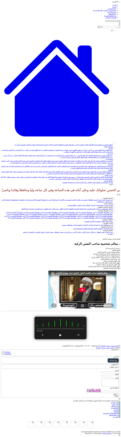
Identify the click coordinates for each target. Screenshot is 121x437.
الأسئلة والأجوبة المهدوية (85, 145)
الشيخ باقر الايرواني (93, 161)
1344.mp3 (7, 352)
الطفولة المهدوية (57, 145)
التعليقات (65, 346)
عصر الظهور (47, 209)
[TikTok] (108, 21)
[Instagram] (114, 21)
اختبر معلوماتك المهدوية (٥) (35, 212)
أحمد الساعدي (76, 171)
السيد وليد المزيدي (57, 173)
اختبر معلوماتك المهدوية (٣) (69, 212)
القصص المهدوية (100, 221)
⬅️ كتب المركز (115, 402)
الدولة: (117, 374)
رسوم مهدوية (70, 177)
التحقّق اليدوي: (114, 388)
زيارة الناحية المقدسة (106, 157)
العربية (114, 5)
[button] (57, 143)
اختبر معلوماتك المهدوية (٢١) (71, 218)
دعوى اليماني (108, 201)
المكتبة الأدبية (6, 200)
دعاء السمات (19, 150)
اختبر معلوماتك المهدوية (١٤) (89, 216)
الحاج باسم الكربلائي (106, 168)
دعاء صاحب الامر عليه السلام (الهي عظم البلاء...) (97, 152)
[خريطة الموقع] (106, 21)
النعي (93, 182)
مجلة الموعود (112, 8)
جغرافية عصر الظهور (85, 179)
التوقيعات (21, 200)
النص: (117, 378)
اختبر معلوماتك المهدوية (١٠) (55, 214)
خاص (114, 394)
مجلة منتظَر (109, 221)
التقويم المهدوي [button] (108, 230)
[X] (115, 21)
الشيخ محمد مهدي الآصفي (25, 161)
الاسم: (117, 370)
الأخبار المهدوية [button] (108, 223)
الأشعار (89, 182)
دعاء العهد (12, 150)
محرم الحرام (109, 232)
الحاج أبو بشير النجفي (7, 166)
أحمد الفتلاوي (59, 171)
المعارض (27, 177)
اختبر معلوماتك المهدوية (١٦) (53, 216)
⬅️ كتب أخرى (115, 404)
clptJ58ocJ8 (7, 354)
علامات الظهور (63, 209)
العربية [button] (114, 2)
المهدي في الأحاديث (65, 200)
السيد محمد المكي (95, 173)
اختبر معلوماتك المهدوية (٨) (90, 214)
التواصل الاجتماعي (110, 17)
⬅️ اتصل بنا (116, 417)
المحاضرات (109, 159)
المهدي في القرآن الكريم (79, 200)
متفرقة (31, 209)
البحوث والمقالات (92, 200)
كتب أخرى (102, 200)
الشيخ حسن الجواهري (82, 163)
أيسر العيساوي (19, 166)
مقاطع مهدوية (108, 180)
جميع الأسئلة (25, 209)
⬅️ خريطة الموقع (114, 415)
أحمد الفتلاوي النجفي (62, 166)
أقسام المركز (108, 177)
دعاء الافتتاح (109, 150)
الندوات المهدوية (61, 177)
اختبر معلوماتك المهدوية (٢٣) (35, 218)
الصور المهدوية (88, 177)
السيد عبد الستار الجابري (53, 163)
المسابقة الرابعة (78, 228)
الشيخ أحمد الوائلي (68, 161)
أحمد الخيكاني (91, 166)
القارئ (116, 348)
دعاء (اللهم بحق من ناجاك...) (96, 150)
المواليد (110, 170)
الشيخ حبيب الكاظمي (106, 161)
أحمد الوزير (43, 166)
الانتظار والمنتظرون (106, 209)
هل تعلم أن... (79, 177)
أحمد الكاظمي (51, 166)
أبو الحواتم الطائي (107, 171)
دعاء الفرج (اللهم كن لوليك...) (73, 152)
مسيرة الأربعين (111, 12)
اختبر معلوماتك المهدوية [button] (105, 210)
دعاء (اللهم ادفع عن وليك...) (32, 150)
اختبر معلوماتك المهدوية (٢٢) (53, 218)
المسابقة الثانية (98, 228)
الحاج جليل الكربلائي (93, 168)
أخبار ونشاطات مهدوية (69, 225)
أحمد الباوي (109, 166)
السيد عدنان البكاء (94, 163)
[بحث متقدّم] (101, 27)
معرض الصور (108, 175)
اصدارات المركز (93, 225)
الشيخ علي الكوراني (80, 161)
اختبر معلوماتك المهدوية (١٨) (16, 216)
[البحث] (98, 27)
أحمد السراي (67, 171)
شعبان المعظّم (59, 232)
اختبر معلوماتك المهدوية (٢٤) (16, 218)
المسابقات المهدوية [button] (107, 227)
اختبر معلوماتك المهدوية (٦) (17, 212)
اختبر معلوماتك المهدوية (70, 145)
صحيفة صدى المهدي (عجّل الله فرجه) (104, 10)
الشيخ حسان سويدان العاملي (109, 346)
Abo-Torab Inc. (107, 433)
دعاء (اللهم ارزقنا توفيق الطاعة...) (52, 150)
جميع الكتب (100, 201)
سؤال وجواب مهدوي (17, 177)
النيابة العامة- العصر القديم (70, 179)
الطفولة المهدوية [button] (107, 219)
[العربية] (117, 195)
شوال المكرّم (40, 232)
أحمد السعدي (82, 166)
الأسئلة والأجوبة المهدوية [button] (105, 207)
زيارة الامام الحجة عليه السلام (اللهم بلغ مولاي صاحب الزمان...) (79, 157)
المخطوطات (14, 200)
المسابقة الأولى (108, 228)
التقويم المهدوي (25, 145)
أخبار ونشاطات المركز (106, 225)
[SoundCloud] (110, 21)
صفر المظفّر (100, 232)
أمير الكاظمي (28, 166)
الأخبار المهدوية (47, 145)
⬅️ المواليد (116, 411)
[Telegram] (117, 21)
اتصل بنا (17, 145)
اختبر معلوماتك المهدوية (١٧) (35, 216)
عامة (85, 182)
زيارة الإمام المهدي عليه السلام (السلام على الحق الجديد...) (94, 155)
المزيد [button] (111, 184)
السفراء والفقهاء (74, 209)
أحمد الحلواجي (100, 166)
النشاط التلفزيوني (50, 177)
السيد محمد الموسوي (82, 173)
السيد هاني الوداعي (69, 173)
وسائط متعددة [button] (108, 203)
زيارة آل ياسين (7, 155)
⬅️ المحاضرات (115, 408)
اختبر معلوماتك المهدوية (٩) (73, 214)
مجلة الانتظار (112, 14)
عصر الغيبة (55, 209)
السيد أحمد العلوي (81, 168)
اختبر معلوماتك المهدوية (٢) (86, 212)
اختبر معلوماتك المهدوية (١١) (37, 214)
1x (78, 335)
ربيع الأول (93, 232)
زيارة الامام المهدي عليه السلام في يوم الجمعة (61, 155)
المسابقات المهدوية (36, 145)
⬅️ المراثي (116, 410)
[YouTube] (112, 21)
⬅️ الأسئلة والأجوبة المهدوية (111, 413)
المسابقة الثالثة (88, 228)
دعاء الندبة (5, 150)
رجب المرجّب (68, 232)
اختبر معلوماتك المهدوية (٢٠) (89, 218)
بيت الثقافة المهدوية (110, 16)
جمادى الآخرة (77, 232)
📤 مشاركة (113, 360)
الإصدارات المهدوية (82, 225)
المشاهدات (77, 346)
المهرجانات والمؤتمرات (37, 177)
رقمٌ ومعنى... (57, 179)
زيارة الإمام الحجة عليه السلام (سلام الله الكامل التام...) (29, 155)
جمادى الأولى (86, 232)
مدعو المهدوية (38, 209)
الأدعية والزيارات (78, 182)
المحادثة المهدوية (67, 182)
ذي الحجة (26, 232)
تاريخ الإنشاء (95, 346)
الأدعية (111, 148)
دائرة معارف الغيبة (98, 179)
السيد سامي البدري (11, 161)
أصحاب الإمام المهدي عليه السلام (89, 209)
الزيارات (110, 154)
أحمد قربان (36, 166)
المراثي (110, 164)
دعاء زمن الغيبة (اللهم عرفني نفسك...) (75, 150)
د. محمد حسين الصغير (68, 163)
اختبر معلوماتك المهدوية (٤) (52, 212)
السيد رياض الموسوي (38, 163)
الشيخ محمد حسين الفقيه (54, 161)
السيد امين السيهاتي (22, 171)
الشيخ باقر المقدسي (39, 161)
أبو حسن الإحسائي (96, 171)
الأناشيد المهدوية (89, 221)
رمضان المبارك (49, 232)
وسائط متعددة (97, 145)
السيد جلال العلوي (10, 171)
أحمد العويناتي (73, 166)
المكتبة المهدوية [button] (108, 198)
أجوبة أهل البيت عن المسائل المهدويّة (47, 200)
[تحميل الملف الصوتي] (42, 335)
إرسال (116, 396)
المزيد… (11, 163)
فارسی (114, 7)
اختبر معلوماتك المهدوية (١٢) (19, 214)
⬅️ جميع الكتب (115, 406)
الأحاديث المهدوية (98, 177)
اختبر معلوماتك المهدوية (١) (104, 212)
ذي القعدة (32, 232)
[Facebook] (119, 21)
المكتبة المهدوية (107, 145)
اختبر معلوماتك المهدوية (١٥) (71, 216)
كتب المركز (109, 200)
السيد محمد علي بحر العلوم (23, 163)
